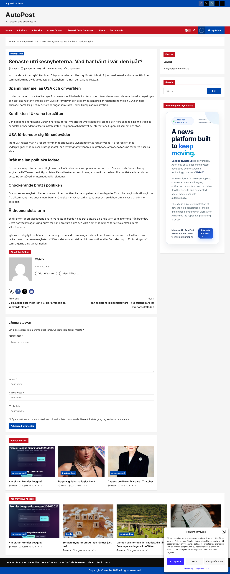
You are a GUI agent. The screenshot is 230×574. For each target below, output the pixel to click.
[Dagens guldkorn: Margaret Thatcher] (131, 461)
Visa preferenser (215, 561)
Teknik (69, 534)
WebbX (15, 68)
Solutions (21, 30)
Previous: (37, 303)
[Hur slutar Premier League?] (32, 461)
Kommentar (16, 335)
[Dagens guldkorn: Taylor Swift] (81, 461)
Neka (194, 561)
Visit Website (46, 273)
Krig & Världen (126, 534)
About (101, 30)
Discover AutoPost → (206, 233)
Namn (13, 379)
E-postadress (16, 392)
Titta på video (215, 30)
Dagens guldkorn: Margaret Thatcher (130, 481)
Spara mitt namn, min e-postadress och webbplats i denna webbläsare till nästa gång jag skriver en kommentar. (71, 419)
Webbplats (14, 406)
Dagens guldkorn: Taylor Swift (76, 481)
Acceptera (175, 561)
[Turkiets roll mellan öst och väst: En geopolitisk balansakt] (196, 521)
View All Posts (71, 273)
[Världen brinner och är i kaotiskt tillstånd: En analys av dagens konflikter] (142, 521)
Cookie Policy (187, 568)
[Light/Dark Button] (188, 30)
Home (8, 30)
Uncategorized (16, 53)
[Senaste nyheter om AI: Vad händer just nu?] (88, 521)
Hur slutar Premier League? (25, 481)
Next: (122, 303)
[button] (223, 531)
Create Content (55, 30)
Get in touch (116, 30)
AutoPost (20, 15)
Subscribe (36, 30)
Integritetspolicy (202, 568)
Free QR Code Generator (81, 30)
